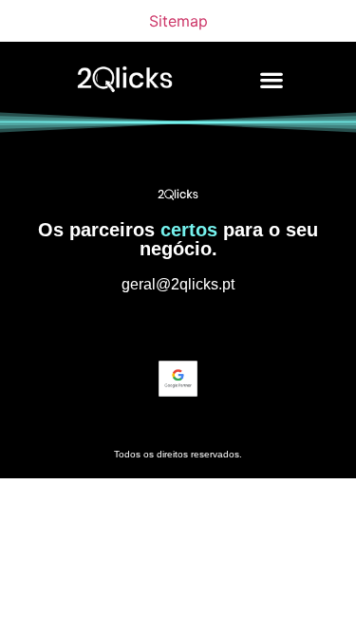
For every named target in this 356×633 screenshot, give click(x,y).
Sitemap (178, 20)
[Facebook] (213, 326)
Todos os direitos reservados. (178, 454)
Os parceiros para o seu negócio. (178, 239)
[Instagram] (143, 326)
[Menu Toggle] (271, 79)
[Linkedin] (178, 326)
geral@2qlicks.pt (178, 284)
